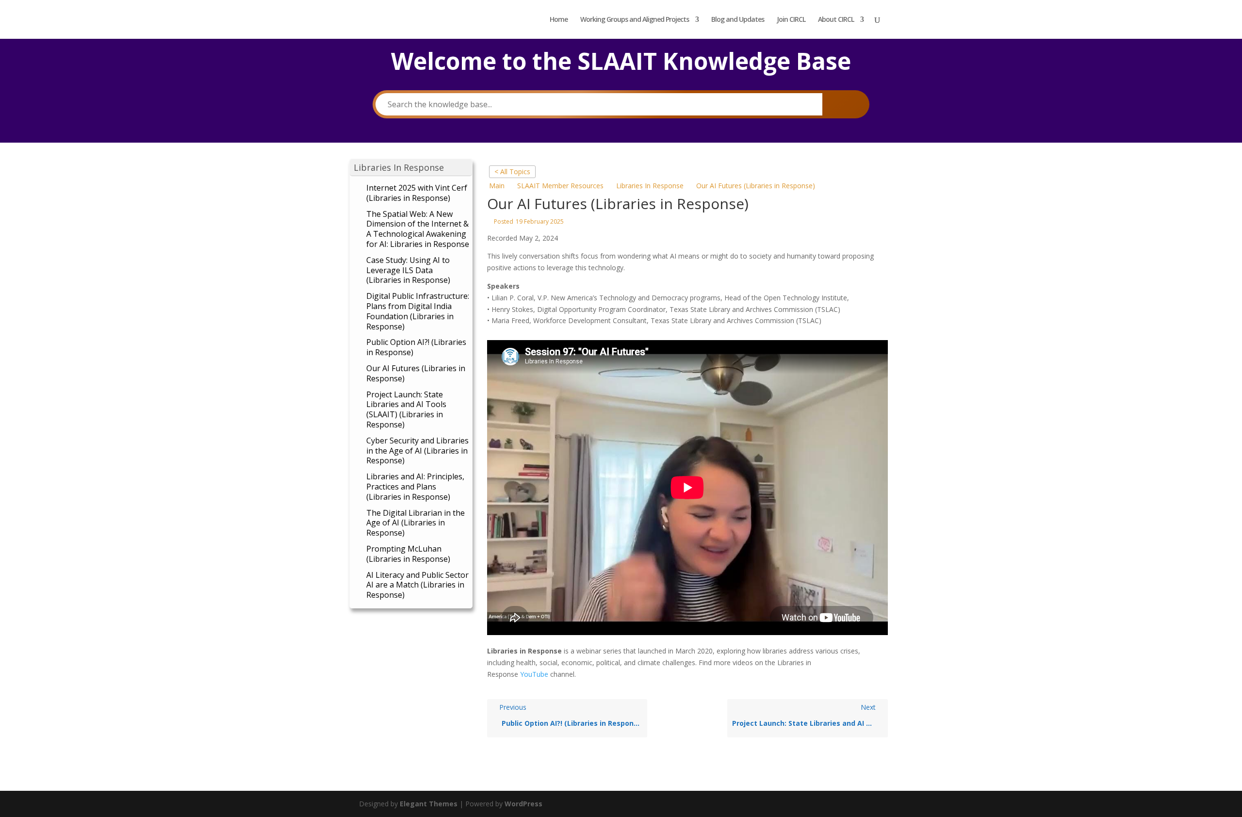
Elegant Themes (429, 803)
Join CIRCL (791, 20)
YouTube (534, 674)
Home (559, 20)
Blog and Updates (737, 20)
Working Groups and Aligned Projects (634, 20)
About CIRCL (836, 20)
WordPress (523, 803)
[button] (411, 167)
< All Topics (512, 171)
